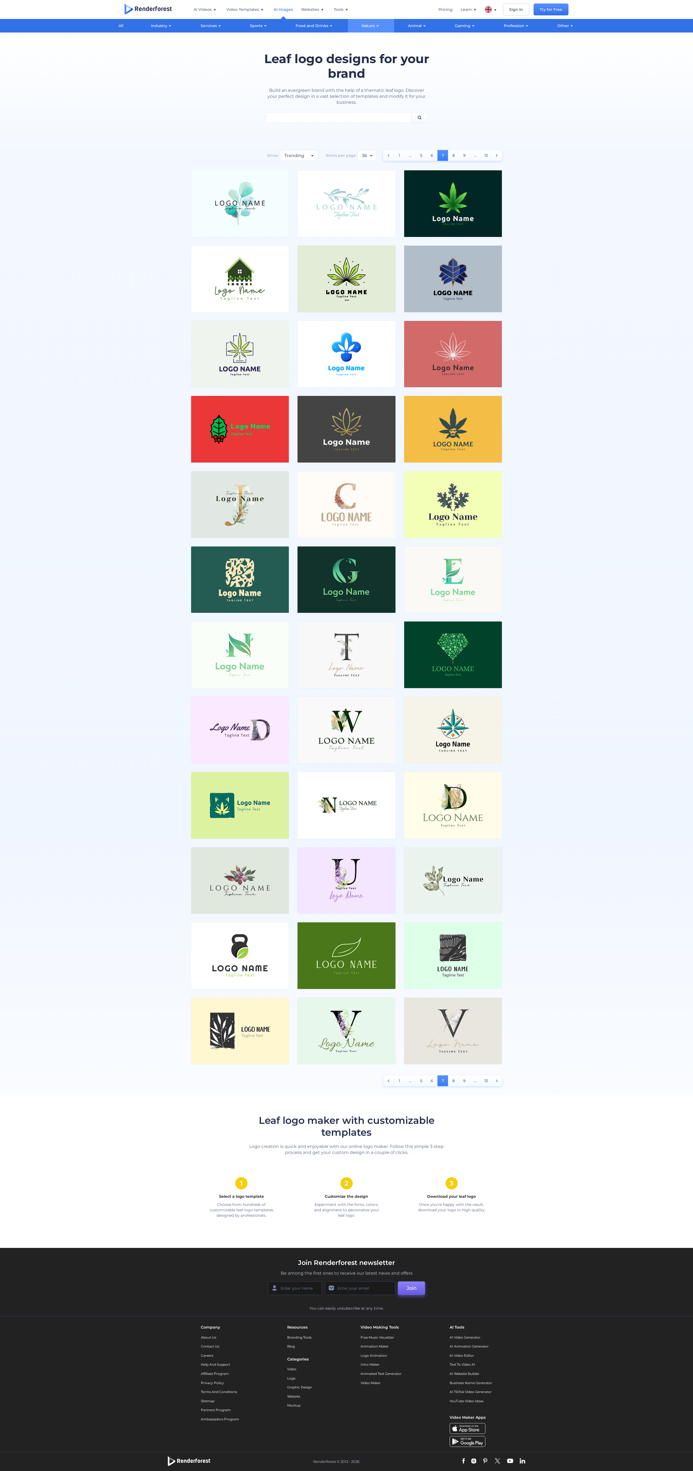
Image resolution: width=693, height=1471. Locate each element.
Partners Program (216, 1410)
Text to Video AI (462, 1364)
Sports (256, 25)
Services (209, 25)
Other (563, 25)
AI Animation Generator (469, 1346)
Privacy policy (212, 1383)
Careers (207, 1355)
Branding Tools (299, 1337)
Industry (159, 25)
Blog (291, 1346)
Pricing (446, 9)
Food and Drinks (312, 25)
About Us (208, 1337)
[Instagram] (473, 1461)
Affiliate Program (215, 1374)
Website (293, 1396)
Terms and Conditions (219, 1392)
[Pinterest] (485, 1461)
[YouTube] (510, 1461)
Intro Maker (370, 1364)
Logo (291, 1378)
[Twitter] (497, 1461)
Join (412, 1288)
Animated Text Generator (381, 1374)
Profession (514, 25)
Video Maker (371, 1383)
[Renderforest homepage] (148, 9)
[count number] (388, 155)
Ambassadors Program (220, 1419)
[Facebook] (463, 1461)
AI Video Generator (465, 1337)
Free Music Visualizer (377, 1337)
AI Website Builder (464, 1374)
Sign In (516, 9)
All (121, 25)
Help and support (215, 1364)
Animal (415, 25)
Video (291, 1369)
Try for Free (551, 9)
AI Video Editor (462, 1355)
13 (486, 155)
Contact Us (210, 1346)
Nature (368, 25)
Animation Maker (375, 1346)
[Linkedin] (522, 1461)
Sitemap (207, 1401)
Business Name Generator (471, 1383)
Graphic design (299, 1387)
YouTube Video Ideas (466, 1401)
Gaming (462, 25)
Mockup (293, 1405)
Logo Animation (374, 1355)
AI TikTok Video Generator (471, 1392)
